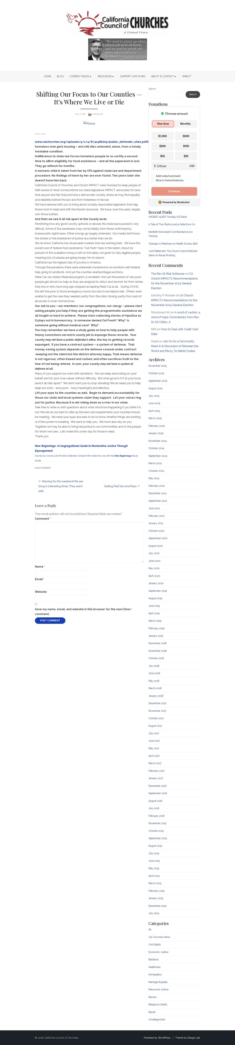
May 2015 (153, 868)
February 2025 (156, 425)
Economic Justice (158, 952)
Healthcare (154, 967)
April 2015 (153, 875)
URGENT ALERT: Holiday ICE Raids (167, 217)
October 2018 (156, 658)
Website (41, 591)
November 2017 (157, 710)
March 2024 (155, 463)
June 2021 (154, 508)
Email (39, 579)
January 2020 (156, 583)
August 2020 (155, 545)
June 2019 (154, 605)
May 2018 (153, 680)
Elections (153, 959)
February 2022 (156, 485)
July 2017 (153, 733)
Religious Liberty (157, 1004)
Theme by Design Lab (187, 1037)
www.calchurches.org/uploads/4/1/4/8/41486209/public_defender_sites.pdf (91, 141)
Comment (43, 518)
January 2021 (155, 523)
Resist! (152, 1012)
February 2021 (156, 515)
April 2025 (154, 410)
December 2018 (157, 643)
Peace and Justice (158, 989)
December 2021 (157, 493)
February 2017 (156, 770)
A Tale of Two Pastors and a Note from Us (171, 224)
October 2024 (156, 448)
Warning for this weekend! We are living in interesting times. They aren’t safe (60, 486)
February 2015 (156, 890)
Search (152, 88)
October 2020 (156, 530)
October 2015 (156, 830)
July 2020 (154, 553)
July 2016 (153, 808)
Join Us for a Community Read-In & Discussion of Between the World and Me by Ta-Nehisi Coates (174, 346)
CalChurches (97, 114)
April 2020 (154, 575)
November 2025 (157, 365)
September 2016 (157, 793)
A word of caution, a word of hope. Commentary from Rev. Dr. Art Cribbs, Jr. (175, 317)
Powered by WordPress (157, 1037)
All (149, 929)
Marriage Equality (158, 982)
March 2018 (155, 688)
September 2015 (157, 838)
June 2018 (154, 673)
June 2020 (154, 560)
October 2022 (156, 470)
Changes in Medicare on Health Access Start (172, 243)
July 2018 (153, 665)
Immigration (155, 974)
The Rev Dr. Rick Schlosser (168, 273)
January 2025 (155, 433)
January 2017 (155, 778)
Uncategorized (156, 1019)
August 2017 (155, 725)
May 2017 (153, 748)
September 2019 (157, 590)
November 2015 (157, 823)
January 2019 (155, 635)
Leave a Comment (43, 467)
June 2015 (154, 860)
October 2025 (156, 373)
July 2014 (153, 913)
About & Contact (162, 76)
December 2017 (157, 703)
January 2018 (155, 695)
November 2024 (157, 440)
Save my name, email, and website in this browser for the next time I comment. (83, 612)
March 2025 (155, 418)
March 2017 (154, 763)
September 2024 (157, 455)
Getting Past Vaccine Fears (120, 486)
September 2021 (157, 500)
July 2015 (153, 853)
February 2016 (156, 815)
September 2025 (157, 380)
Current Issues (79, 76)
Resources (105, 76)
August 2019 (155, 598)
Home (47, 76)
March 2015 (154, 883)
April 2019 (154, 613)
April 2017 (153, 755)
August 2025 (155, 388)
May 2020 (154, 568)
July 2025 (153, 395)
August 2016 (155, 800)
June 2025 (154, 403)
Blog (60, 76)
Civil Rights (154, 944)
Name (40, 566)
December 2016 (157, 785)
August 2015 (155, 845)
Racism (152, 997)
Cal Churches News (159, 937)
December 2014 (157, 905)
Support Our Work (132, 76)
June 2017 (154, 740)
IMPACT (187, 76)
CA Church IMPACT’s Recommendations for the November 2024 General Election (174, 300)
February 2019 (156, 628)
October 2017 (156, 718)
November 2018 (157, 650)
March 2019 (154, 620)
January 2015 (155, 898)
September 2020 (157, 538)
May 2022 (153, 478)
